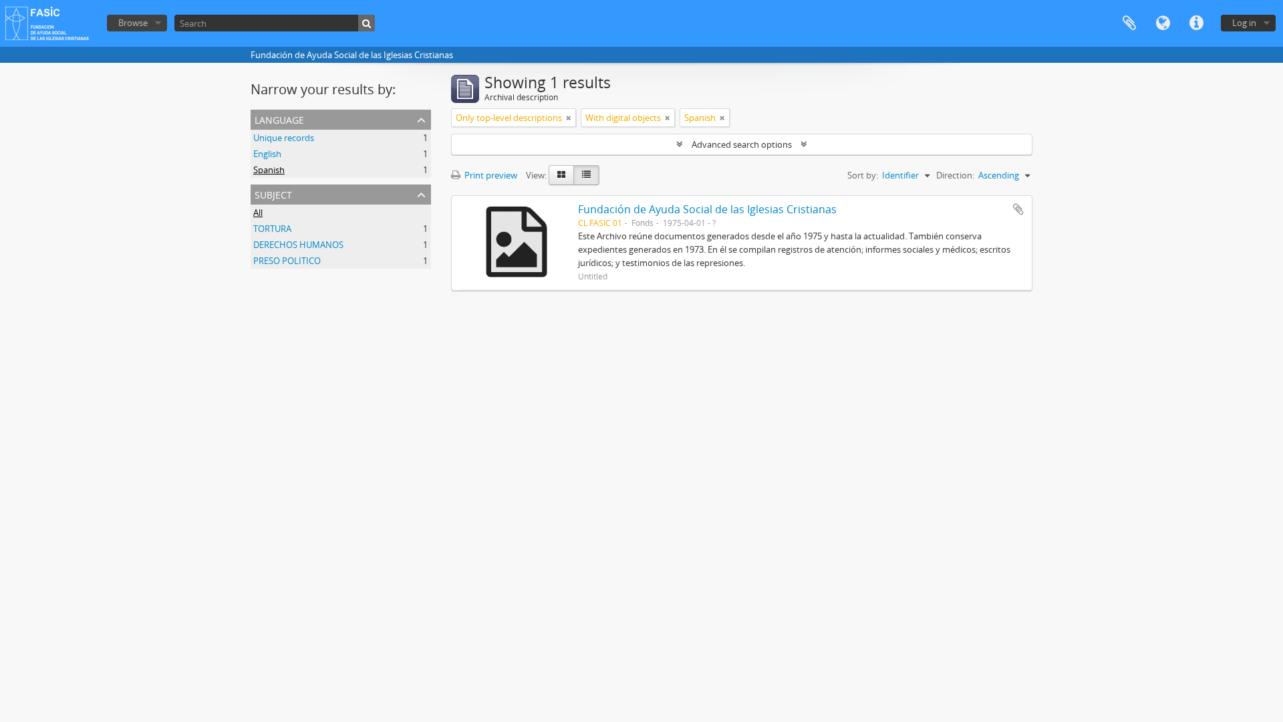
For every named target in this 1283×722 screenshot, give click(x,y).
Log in (1244, 23)
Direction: (955, 175)
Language (1162, 23)
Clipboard (1129, 23)
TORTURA (272, 229)
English (267, 154)
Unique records (283, 138)
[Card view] (561, 175)
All (258, 213)
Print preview (489, 175)
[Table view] (586, 175)
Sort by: (862, 175)
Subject (273, 194)
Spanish (269, 170)
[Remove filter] (568, 117)
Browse (133, 23)
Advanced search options (742, 144)
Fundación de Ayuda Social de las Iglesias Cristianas (707, 209)
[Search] (366, 23)
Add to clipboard (1018, 209)
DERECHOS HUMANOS (298, 245)
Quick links (1196, 23)
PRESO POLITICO (287, 261)
